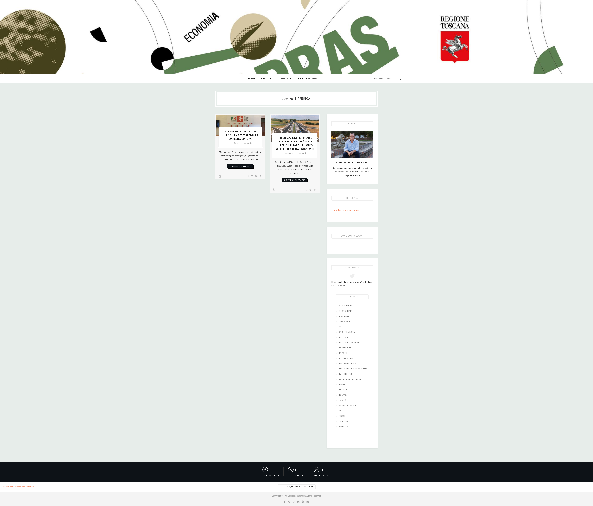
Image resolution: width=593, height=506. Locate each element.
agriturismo (345, 311)
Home (251, 78)
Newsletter (345, 389)
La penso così (346, 374)
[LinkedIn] (294, 502)
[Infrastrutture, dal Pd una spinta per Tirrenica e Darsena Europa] (240, 125)
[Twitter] (289, 502)
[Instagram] (298, 502)
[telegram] (307, 502)
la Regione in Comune (350, 379)
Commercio (345, 321)
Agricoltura (345, 305)
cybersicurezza (347, 332)
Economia (344, 337)
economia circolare (350, 342)
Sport (342, 416)
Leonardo (248, 143)
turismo (343, 421)
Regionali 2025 (307, 78)
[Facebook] (284, 502)
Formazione (345, 347)
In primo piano (346, 358)
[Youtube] (303, 502)
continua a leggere (240, 166)
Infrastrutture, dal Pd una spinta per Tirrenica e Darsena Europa (240, 135)
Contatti (285, 78)
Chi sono (267, 78)
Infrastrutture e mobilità (353, 368)
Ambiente (344, 316)
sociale (343, 410)
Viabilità (343, 426)
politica (343, 395)
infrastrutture (347, 363)
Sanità (342, 400)
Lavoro (342, 384)
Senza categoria (347, 405)
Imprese (343, 353)
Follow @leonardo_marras (296, 486)
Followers (271, 475)
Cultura (343, 326)
